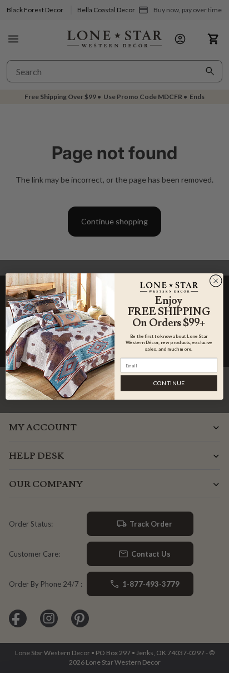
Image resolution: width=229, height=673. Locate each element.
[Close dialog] (216, 281)
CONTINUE (169, 383)
